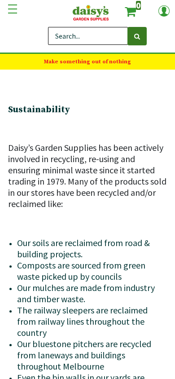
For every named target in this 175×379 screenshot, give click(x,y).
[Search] (137, 36)
